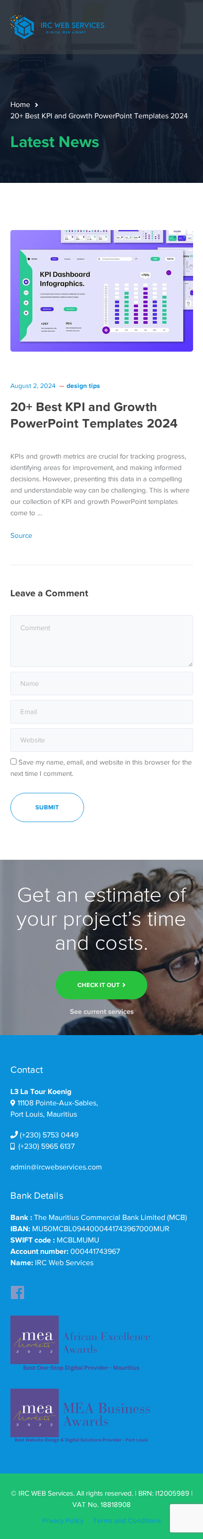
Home (20, 104)
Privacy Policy (63, 1520)
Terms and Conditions (127, 1520)
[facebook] (17, 1289)
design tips (83, 385)
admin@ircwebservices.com (56, 1167)
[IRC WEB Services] (57, 26)
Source (21, 535)
